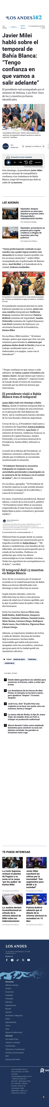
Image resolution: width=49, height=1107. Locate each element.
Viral (7, 1029)
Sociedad (9, 995)
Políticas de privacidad (14, 1053)
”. (30, 543)
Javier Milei (9, 663)
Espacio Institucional (13, 1032)
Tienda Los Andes (12, 1042)
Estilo (7, 1019)
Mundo (8, 1009)
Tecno (7, 1026)
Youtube (28, 960)
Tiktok (17, 960)
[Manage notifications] (43, 1097)
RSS (7, 1056)
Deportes (9, 1002)
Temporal (32, 659)
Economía (9, 992)
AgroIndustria (10, 1022)
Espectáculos (10, 1005)
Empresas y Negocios (14, 1015)
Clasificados (10, 1046)
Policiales (9, 999)
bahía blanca (19, 659)
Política (14, 27)
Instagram (12, 960)
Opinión (8, 1012)
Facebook (6, 960)
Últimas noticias (11, 985)
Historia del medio (12, 1059)
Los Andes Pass (11, 1039)
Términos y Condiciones (15, 1049)
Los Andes (4, 27)
